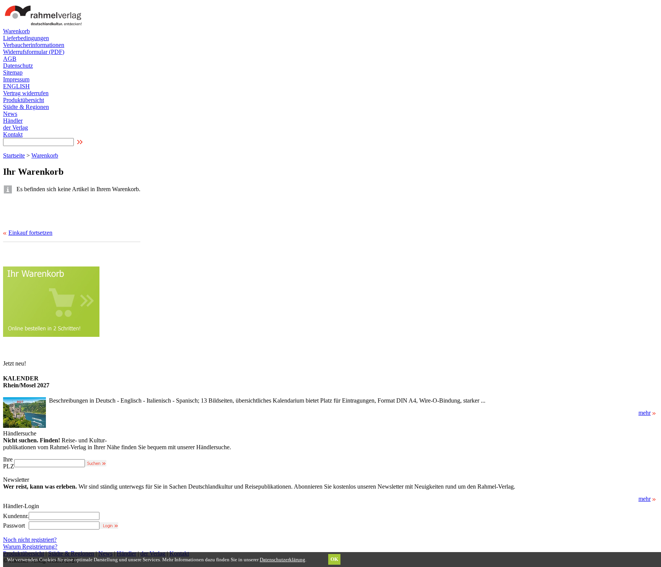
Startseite (14, 155)
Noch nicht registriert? (30, 539)
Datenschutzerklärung (282, 559)
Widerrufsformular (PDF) (33, 52)
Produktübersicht (23, 100)
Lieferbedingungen (26, 38)
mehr (644, 412)
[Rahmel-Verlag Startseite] (45, 26)
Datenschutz (18, 65)
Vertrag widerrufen (26, 93)
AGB (9, 58)
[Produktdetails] (24, 425)
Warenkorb (16, 31)
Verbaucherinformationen (33, 45)
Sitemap (13, 72)
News (10, 113)
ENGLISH (16, 86)
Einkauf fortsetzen (30, 232)
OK (334, 559)
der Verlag (15, 127)
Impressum (16, 79)
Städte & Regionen (26, 107)
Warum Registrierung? (30, 546)
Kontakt (13, 134)
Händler (13, 120)
